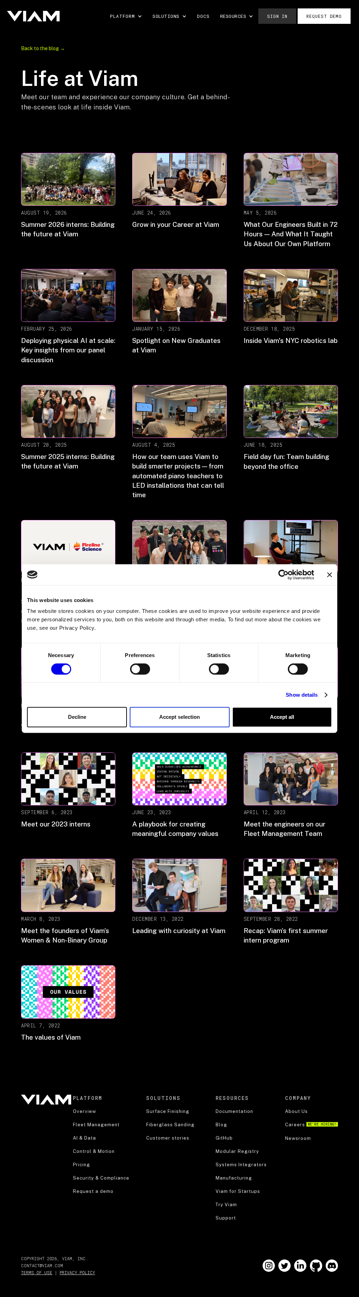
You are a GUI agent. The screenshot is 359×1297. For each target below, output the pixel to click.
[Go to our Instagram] (269, 1265)
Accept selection (179, 717)
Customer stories (167, 1138)
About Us (296, 1111)
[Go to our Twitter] (284, 1265)
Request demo (324, 16)
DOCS (203, 16)
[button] (126, 16)
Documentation (234, 1111)
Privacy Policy (77, 1272)
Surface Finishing (167, 1111)
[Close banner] (329, 574)
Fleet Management (96, 1124)
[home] (33, 16)
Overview (84, 1111)
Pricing (81, 1164)
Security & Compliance (101, 1178)
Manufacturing (234, 1178)
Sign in (277, 16)
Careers (311, 1124)
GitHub (224, 1138)
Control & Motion (94, 1151)
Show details (302, 695)
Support (226, 1218)
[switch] (140, 669)
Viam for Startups (238, 1191)
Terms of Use (36, 1272)
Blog (221, 1124)
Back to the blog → (43, 48)
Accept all (282, 717)
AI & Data (84, 1138)
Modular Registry (237, 1151)
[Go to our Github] (316, 1265)
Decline (77, 717)
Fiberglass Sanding (170, 1124)
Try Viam (226, 1204)
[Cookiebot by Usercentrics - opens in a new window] (283, 574)
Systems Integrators (241, 1164)
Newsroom (298, 1138)
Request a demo (93, 1191)
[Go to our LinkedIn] (300, 1265)
